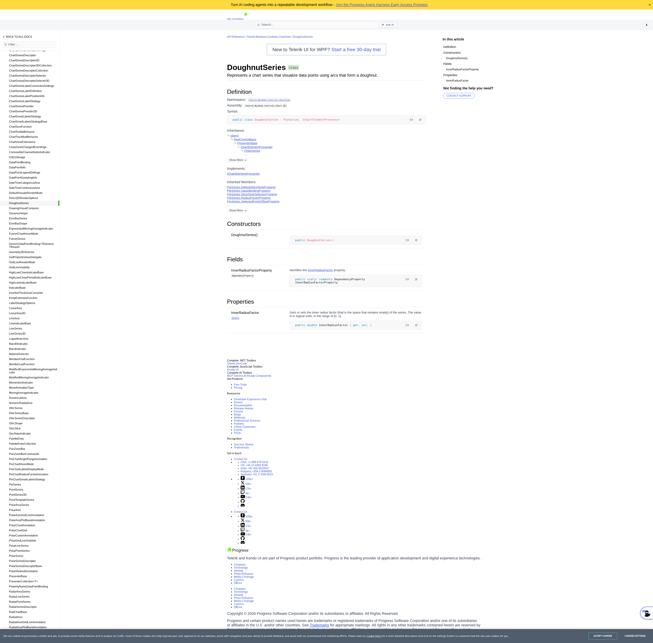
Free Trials (240, 384)
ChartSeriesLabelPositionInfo (27, 96)
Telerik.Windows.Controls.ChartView (269, 36)
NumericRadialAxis (20, 403)
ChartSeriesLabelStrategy (24, 101)
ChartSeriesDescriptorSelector (27, 75)
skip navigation (235, 18)
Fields (235, 259)
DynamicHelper (18, 213)
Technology (241, 567)
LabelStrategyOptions (22, 303)
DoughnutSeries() (244, 235)
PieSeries (15, 484)
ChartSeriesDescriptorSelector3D (29, 80)
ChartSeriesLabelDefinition (25, 91)
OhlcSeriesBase (19, 413)
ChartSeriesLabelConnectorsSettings (31, 85)
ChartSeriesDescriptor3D (24, 60)
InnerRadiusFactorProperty (251, 270)
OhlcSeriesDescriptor (22, 418)
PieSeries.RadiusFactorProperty (249, 198)
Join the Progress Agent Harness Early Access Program (381, 5)
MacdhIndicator (18, 343)
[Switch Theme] (647, 25)
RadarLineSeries (19, 596)
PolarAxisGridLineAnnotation (26, 515)
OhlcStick (15, 428)
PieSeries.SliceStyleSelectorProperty (252, 194)
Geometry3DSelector (21, 252)
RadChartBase (18, 612)
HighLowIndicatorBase (23, 282)
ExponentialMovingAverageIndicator (31, 228)
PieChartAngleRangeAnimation (28, 459)
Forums (238, 411)
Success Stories (243, 444)
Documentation (243, 405)
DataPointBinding (19, 162)
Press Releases (243, 573)
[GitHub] (243, 502)
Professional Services (247, 420)
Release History (243, 408)
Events (238, 429)
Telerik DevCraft (236, 363)
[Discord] (243, 506)
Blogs (237, 414)
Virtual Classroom (244, 426)
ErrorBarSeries (18, 218)
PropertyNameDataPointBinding (28, 586)
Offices (238, 582)
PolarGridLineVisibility (22, 540)
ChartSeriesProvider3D (23, 111)
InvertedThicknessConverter (26, 292)
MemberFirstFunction (22, 359)
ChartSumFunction (20, 126)
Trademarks (319, 625)
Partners (239, 423)
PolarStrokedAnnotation (23, 571)
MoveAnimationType (21, 387)
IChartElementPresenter (243, 174)
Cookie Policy (374, 636)
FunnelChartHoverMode (23, 233)
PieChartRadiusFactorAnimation (28, 474)
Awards (238, 570)
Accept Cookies (603, 635)
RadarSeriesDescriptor (23, 606)
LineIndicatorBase (20, 323)
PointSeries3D (18, 494)
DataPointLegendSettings (24, 172)
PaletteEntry (16, 438)
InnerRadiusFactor (320, 270)
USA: (254, 462)
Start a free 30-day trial (356, 49)
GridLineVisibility (19, 267)
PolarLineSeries (19, 545)
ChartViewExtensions (22, 142)
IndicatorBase (17, 287)
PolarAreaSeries (19, 504)
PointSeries (16, 489)
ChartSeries (252, 151)
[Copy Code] (420, 119)
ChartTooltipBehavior (22, 131)
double (235, 318)
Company (240, 564)
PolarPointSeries (19, 550)
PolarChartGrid (18, 530)
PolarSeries (16, 555)
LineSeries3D (17, 333)
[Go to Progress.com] (238, 551)
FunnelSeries (17, 238)
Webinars (239, 417)
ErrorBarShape (18, 223)
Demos (238, 402)
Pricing (238, 387)
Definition (239, 91)
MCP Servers (235, 375)
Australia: (257, 474)
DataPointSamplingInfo (23, 177)
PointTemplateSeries (21, 499)
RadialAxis (15, 617)
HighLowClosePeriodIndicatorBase (30, 277)
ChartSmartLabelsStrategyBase (28, 121)
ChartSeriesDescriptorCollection (28, 70)
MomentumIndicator (21, 382)
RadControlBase (245, 139)
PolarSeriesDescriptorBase (25, 566)
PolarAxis (15, 510)
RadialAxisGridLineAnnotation (27, 622)
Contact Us (240, 459)
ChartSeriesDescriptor (22, 55)
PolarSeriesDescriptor (22, 561)
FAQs (237, 432)
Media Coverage (244, 576)
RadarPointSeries (20, 601)
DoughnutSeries (19, 203)
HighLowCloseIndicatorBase (26, 272)
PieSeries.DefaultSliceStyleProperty (251, 187)
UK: (254, 465)
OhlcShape (16, 423)
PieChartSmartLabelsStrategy (27, 479)
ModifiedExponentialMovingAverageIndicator (33, 371)
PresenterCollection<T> (23, 581)
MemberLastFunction (22, 364)
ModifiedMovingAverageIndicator (29, 377)
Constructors (244, 223)
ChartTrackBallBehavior (23, 136)
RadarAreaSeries (19, 591)
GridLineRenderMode (22, 262)
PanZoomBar (17, 448)
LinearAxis (15, 308)
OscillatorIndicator (20, 433)
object (234, 135)
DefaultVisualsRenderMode (26, 193)
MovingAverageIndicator (23, 392)
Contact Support (459, 95)
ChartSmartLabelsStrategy (25, 116)
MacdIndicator (17, 348)
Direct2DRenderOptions (23, 198)
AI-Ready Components (257, 375)
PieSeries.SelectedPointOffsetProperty (253, 201)
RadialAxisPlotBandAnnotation (28, 627)
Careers (239, 579)
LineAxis (14, 318)
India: (255, 468)
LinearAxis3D (17, 313)
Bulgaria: (256, 471)
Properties (240, 301)
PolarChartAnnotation (22, 525)
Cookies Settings (635, 635)
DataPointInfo (17, 167)
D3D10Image (17, 157)
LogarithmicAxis (18, 338)
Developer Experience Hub (250, 399)
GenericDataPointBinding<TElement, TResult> (31, 245)
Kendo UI (232, 369)
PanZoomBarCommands (24, 454)
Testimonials (241, 447)
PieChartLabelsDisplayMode (26, 469)
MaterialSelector (19, 354)
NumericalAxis (18, 397)
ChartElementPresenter (257, 147)
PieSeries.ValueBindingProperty (248, 191)
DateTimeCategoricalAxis (24, 182)
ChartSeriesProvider (21, 106)
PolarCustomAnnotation (23, 535)
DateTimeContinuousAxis (24, 187)
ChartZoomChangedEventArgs (27, 147)
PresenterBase (18, 576)
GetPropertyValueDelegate (25, 257)
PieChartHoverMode (21, 464)
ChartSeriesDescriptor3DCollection (30, 65)
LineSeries (15, 328)
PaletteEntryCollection (22, 443)
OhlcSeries (15, 408)
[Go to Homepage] (245, 18)
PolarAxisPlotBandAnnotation (27, 520)
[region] (326, 636)
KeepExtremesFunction (23, 298)
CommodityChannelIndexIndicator (29, 152)
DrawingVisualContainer (24, 208)
